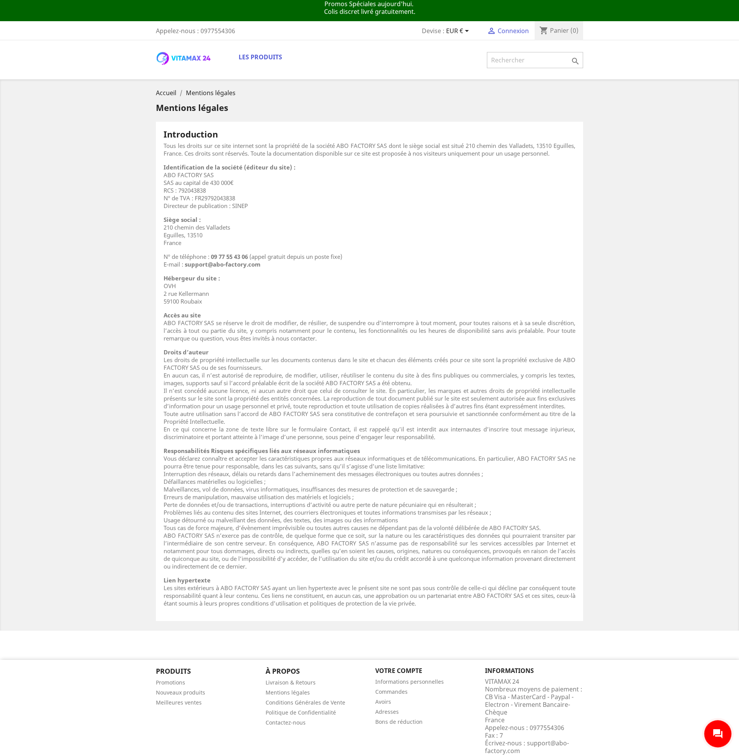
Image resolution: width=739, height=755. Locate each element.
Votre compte (398, 670)
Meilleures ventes (179, 702)
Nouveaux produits (180, 692)
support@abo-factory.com (527, 747)
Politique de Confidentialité (301, 712)
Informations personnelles (409, 681)
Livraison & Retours (291, 682)
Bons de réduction (399, 721)
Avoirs (383, 701)
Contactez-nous (286, 722)
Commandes (391, 691)
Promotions (170, 682)
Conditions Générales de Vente (305, 702)
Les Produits (260, 57)
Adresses (387, 711)
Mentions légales (288, 692)
